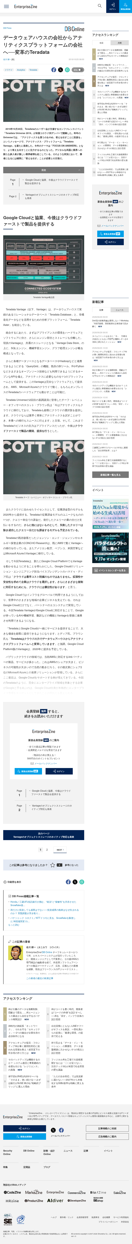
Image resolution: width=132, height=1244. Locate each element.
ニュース (119, 309)
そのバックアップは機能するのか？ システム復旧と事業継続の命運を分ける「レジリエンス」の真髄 (24, 1064)
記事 (101, 309)
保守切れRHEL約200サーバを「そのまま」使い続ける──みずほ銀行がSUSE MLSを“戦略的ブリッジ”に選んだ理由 (24, 1081)
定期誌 (26, 1167)
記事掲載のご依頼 (107, 1128)
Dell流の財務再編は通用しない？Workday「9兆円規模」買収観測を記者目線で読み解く (110, 323)
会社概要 (106, 1217)
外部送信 (125, 1221)
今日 (101, 42)
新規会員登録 (29, 771)
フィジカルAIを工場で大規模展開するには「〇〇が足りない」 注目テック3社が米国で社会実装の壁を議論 (67, 1064)
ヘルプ (54, 1217)
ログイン (61, 771)
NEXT (59, 849)
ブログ (46, 1167)
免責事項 (95, 1217)
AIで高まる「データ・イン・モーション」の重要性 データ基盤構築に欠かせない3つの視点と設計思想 (67, 1047)
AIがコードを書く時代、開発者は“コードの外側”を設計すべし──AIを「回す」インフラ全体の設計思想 (67, 1014)
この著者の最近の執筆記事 (39, 978)
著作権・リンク (66, 1217)
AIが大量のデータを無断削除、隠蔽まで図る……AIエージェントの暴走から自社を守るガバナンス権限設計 (24, 1014)
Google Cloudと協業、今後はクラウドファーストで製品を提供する (51, 792)
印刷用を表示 (14, 881)
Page (12, 196)
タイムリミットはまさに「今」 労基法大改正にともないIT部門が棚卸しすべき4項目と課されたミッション (110, 339)
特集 (5, 1167)
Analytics (21, 69)
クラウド (9, 69)
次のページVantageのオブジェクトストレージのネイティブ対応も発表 (43, 835)
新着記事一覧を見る (110, 474)
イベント (108, 1150)
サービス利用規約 (121, 1217)
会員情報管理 (82, 1217)
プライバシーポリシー (108, 1221)
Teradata (33, 69)
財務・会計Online (49, 1152)
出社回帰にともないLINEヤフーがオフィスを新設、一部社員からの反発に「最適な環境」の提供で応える (67, 1031)
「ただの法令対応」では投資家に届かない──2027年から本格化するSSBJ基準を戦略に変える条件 (67, 1081)
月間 (120, 42)
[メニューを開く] (6, 6)
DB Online (47, 952)
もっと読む (13, 924)
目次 (44, 169)
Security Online (7, 1152)
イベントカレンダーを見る (112, 570)
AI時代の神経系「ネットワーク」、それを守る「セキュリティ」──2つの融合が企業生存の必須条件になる (24, 1031)
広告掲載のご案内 (107, 1136)
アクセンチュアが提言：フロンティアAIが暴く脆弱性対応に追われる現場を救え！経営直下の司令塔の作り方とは (24, 1047)
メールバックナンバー (45, 763)
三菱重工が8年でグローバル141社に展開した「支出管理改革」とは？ (110, 449)
